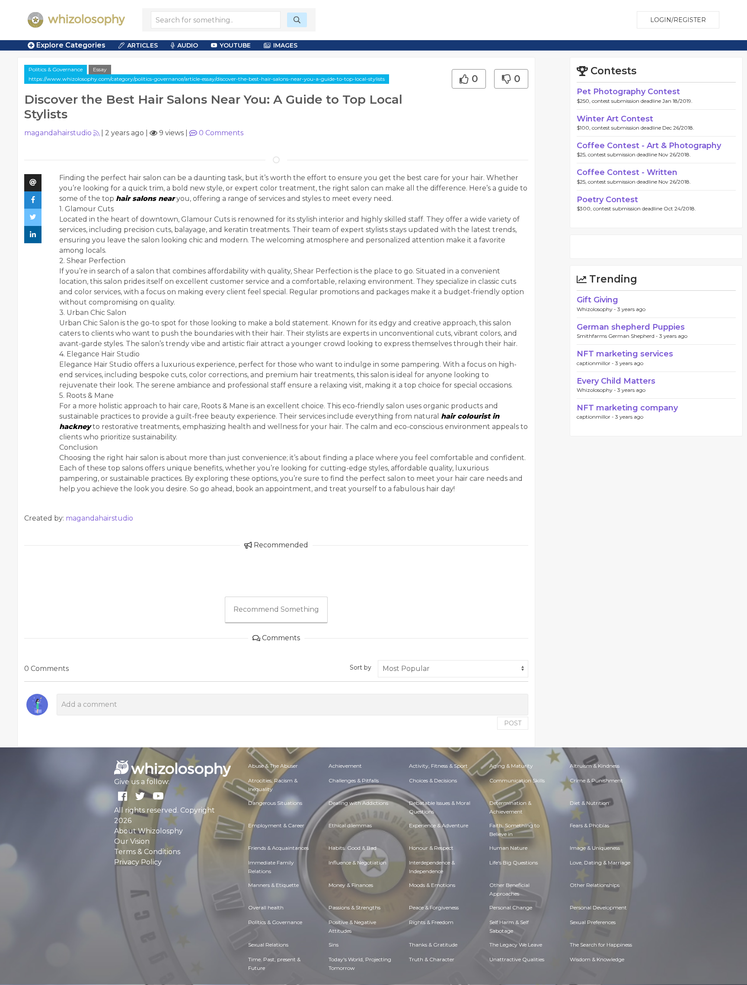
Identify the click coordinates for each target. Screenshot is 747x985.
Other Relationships (594, 885)
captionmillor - (596, 363)
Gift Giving (597, 300)
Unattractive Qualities (516, 959)
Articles (142, 45)
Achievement (345, 766)
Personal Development (598, 907)
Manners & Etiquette (273, 885)
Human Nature (508, 848)
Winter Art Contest (615, 119)
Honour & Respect (431, 848)
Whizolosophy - (597, 309)
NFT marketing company (627, 408)
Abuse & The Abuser (273, 766)
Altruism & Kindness (594, 766)
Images (285, 45)
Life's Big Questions (513, 862)
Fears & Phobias (589, 825)
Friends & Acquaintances (278, 848)
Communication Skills (517, 780)
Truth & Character (431, 959)
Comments (221, 133)
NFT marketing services (625, 354)
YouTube (235, 45)
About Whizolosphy (148, 831)
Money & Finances (351, 885)
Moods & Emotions (432, 885)
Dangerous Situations (275, 803)
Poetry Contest (607, 199)
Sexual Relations (268, 944)
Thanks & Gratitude (433, 944)
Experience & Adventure (438, 825)
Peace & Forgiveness (434, 907)
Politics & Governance (56, 69)
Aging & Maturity (511, 766)
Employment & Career (276, 825)
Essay (100, 69)
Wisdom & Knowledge (597, 959)
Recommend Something (276, 609)
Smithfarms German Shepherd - (618, 336)
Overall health (266, 907)
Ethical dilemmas (350, 825)
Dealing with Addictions (358, 803)
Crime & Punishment (596, 780)
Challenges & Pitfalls (354, 780)
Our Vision (132, 841)
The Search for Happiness (601, 944)
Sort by (360, 667)
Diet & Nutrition (589, 803)
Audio (187, 45)
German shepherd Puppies (631, 327)
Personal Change (510, 907)
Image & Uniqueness (595, 848)
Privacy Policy (138, 862)
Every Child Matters (616, 381)
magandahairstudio (58, 133)
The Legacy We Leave (515, 944)
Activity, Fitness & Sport (438, 766)
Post (512, 723)
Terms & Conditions (147, 852)
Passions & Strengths (354, 907)
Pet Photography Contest (628, 91)
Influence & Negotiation (357, 862)
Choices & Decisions (433, 780)
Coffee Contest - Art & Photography (649, 145)
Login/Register (678, 20)
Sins (333, 944)
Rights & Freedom (431, 922)
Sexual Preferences (593, 922)
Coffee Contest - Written (627, 172)
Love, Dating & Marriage (600, 862)
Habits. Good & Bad (353, 848)
